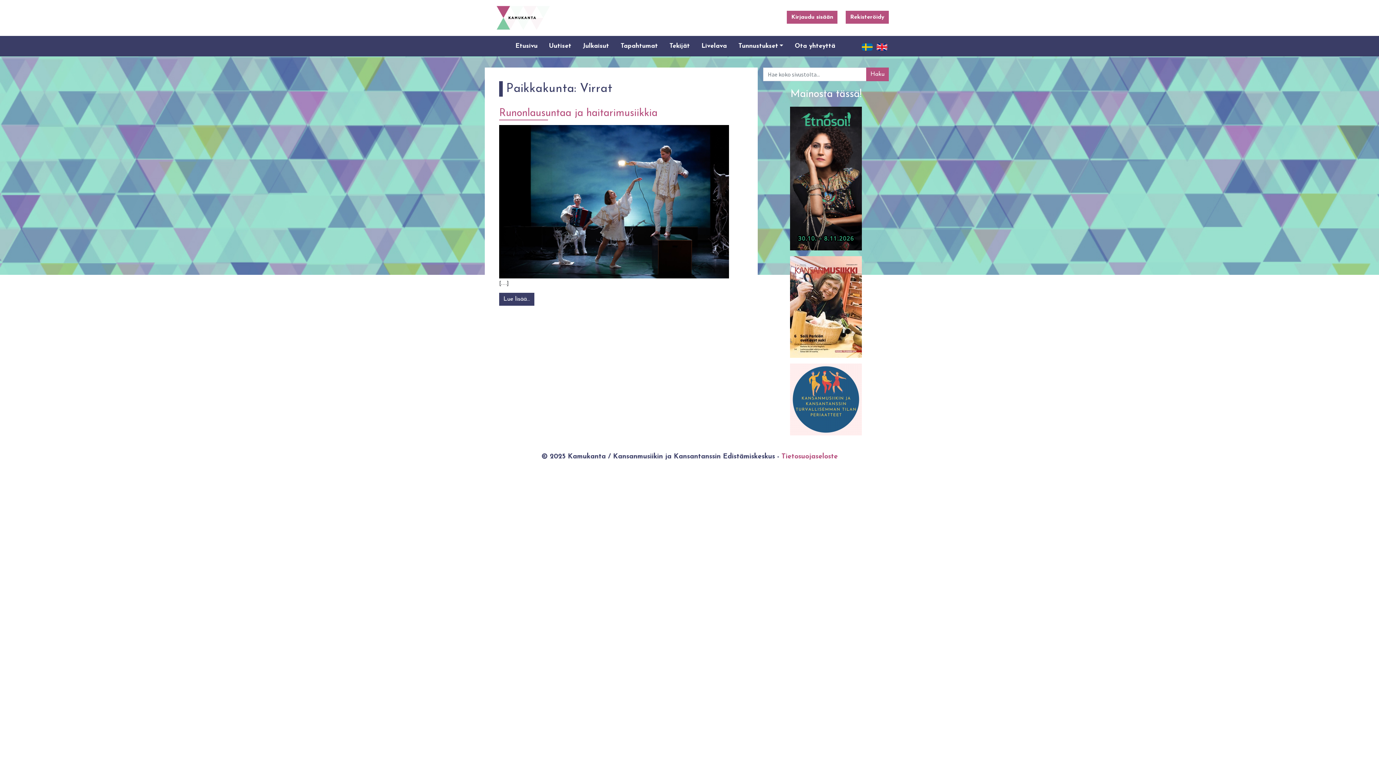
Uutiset (560, 46)
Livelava (714, 46)
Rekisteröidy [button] (867, 17)
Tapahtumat (639, 46)
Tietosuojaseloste (809, 456)
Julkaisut (596, 46)
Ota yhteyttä (815, 46)
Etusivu (526, 46)
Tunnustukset (758, 46)
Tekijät (679, 46)
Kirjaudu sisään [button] (812, 17)
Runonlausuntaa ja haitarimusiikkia (578, 113)
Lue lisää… (518, 299)
